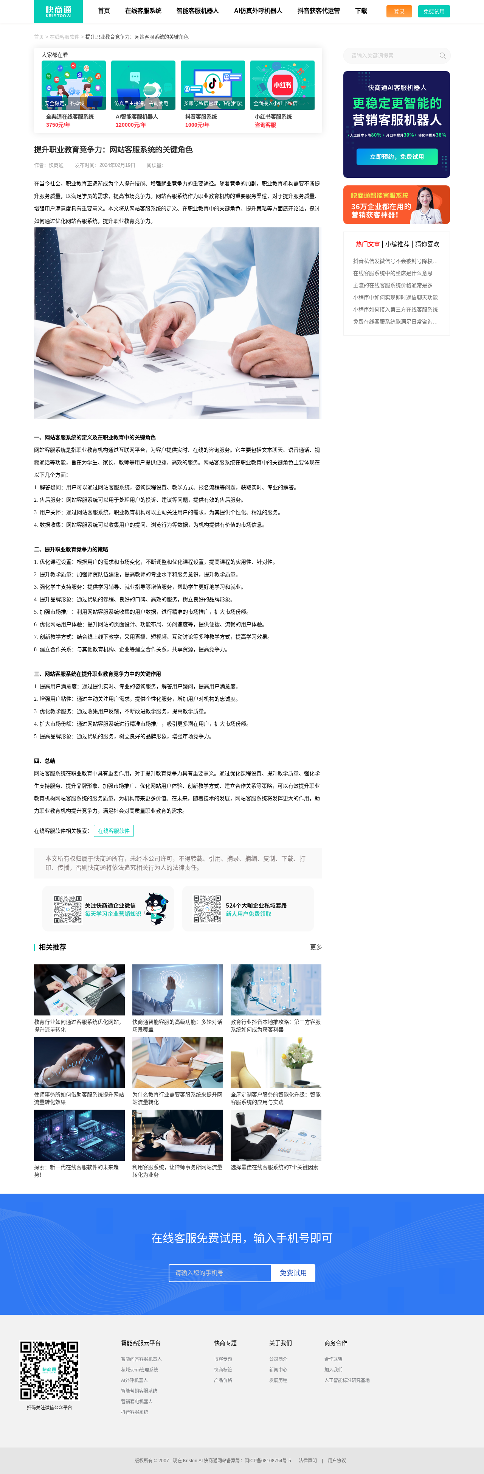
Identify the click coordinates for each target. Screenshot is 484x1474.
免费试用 (434, 11)
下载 (361, 11)
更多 (316, 947)
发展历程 (278, 1380)
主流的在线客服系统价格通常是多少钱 (397, 285)
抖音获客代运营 (319, 11)
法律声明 (308, 1460)
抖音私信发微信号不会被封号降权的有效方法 (397, 261)
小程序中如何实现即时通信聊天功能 (395, 297)
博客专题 (223, 1359)
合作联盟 (333, 1359)
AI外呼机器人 (134, 1380)
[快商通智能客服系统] (396, 204)
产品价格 (223, 1380)
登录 (399, 11)
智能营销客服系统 (139, 1391)
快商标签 (223, 1370)
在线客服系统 (143, 11)
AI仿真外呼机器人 (258, 11)
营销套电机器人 (137, 1401)
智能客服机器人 (198, 11)
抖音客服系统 (134, 1412)
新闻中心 (278, 1370)
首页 (104, 11)
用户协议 (337, 1460)
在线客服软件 (64, 37)
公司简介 (278, 1359)
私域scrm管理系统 (139, 1370)
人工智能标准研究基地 (347, 1380)
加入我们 (333, 1370)
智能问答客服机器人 (141, 1359)
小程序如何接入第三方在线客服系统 (395, 309)
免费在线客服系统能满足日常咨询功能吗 (397, 322)
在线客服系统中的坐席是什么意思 (393, 273)
